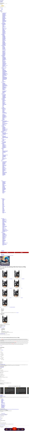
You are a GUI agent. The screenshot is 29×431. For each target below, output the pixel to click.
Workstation (3, 51)
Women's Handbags (4, 141)
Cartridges (3, 105)
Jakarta (1, 0)
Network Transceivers (4, 112)
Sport (1, 138)
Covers (3, 211)
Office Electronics (4, 188)
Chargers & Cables (4, 64)
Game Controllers (4, 33)
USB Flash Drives (4, 21)
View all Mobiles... (4, 58)
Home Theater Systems (4, 78)
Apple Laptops (3, 48)
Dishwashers (3, 93)
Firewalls (3, 110)
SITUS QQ (22, 297)
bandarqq (13, 343)
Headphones (3, 167)
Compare (2, 314)
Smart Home (3, 230)
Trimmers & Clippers (4, 145)
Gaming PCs (3, 169)
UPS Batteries (3, 30)
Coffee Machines (4, 89)
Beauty (3, 143)
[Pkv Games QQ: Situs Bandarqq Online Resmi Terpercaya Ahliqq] (2, 6)
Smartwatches (3, 206)
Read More (1, 345)
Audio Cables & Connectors (5, 123)
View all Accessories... (4, 67)
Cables (3, 25)
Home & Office (3, 38)
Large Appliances (4, 91)
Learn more (17, 312)
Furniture (3, 82)
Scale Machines (3, 129)
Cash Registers (3, 130)
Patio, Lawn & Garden (4, 244)
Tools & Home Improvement (5, 85)
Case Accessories (4, 14)
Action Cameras (3, 227)
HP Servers (3, 119)
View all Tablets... (4, 62)
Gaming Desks (3, 83)
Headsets (3, 29)
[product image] (5, 265)
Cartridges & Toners (4, 104)
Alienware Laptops (4, 49)
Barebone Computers (4, 18)
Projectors (3, 69)
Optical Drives (3, 16)
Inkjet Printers (3, 182)
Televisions (3, 219)
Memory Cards (3, 24)
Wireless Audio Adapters (4, 77)
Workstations (3, 39)
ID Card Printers (3, 102)
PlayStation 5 (3, 223)
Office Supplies (2, 131)
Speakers (3, 166)
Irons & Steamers (4, 237)
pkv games (16, 341)
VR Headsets (3, 98)
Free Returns (1, 1)
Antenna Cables (3, 114)
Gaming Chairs (3, 233)
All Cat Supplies (3, 156)
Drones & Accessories (4, 226)
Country (1, 426)
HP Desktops (3, 35)
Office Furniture (3, 234)
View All (3, 107)
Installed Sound (3, 124)
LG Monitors (3, 41)
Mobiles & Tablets (3, 55)
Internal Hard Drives (4, 20)
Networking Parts (4, 108)
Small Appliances (4, 236)
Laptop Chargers (3, 174)
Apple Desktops (3, 36)
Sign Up (2, 9)
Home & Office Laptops (4, 172)
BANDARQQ (2, 198)
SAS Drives (3, 22)
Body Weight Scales (4, 147)
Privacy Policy (2, 405)
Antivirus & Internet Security (5, 133)
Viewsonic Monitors (4, 43)
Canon (3, 106)
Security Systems (4, 81)
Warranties (2, 401)
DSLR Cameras (3, 72)
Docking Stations (4, 54)
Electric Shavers (3, 146)
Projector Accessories (4, 221)
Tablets (3, 202)
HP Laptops (3, 46)
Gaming (3, 222)
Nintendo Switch (4, 224)
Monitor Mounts (3, 44)
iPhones (3, 56)
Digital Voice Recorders (4, 75)
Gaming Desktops (4, 94)
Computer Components (4, 161)
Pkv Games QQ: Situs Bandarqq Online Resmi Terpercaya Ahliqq (7, 255)
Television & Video (4, 68)
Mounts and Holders (4, 66)
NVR (2, 80)
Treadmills (3, 140)
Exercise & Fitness (4, 139)
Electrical (3, 243)
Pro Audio (2, 120)
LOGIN (7, 252)
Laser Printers (3, 99)
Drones (3, 135)
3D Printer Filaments (4, 185)
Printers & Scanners (4, 181)
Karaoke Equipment (4, 125)
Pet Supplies (2, 148)
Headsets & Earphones (4, 63)
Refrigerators (3, 92)
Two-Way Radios (4, 74)
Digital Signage (3, 189)
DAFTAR (22, 252)
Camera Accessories (4, 228)
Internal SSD (3, 19)
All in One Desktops (4, 170)
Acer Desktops (3, 37)
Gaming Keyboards (4, 97)
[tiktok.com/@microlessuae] (3, 413)
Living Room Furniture (4, 84)
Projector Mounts (4, 70)
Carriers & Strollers (4, 155)
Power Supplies (3, 17)
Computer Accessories (3, 23)
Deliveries (2, 400)
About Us (2, 399)
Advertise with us (3, 406)
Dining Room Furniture (4, 235)
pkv (1, 12)
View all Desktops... (4, 40)
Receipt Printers (3, 127)
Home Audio (3, 76)
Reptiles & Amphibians (4, 158)
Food (2, 149)
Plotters (3, 184)
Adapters (3, 26)
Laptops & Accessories (3, 45)
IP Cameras (3, 111)
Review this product (2, 366)
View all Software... (4, 134)
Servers (3, 118)
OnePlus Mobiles (4, 57)
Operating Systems (4, 132)
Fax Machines (3, 101)
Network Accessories (4, 115)
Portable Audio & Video (4, 73)
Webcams (3, 28)
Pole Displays (3, 128)
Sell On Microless (3, 407)
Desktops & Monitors (3, 34)
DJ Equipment (3, 122)
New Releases (2, 250)
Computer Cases (3, 13)
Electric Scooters (3, 136)
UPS (2, 27)
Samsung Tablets (4, 61)
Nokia (3, 201)
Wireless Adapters (4, 109)
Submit (1, 368)
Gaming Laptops (3, 50)
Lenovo (3, 205)
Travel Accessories (4, 142)
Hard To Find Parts (3, 404)
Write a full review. (2, 367)
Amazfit (3, 208)
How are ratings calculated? (2, 364)
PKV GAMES (2, 218)
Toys (2, 150)
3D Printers (3, 103)
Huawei (3, 200)
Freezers (3, 241)
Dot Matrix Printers (4, 100)
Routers (3, 190)
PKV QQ (10, 297)
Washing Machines (4, 240)
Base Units (3, 126)
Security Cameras (4, 79)
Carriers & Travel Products (4, 151)
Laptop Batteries (3, 53)
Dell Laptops (3, 47)
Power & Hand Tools (4, 86)
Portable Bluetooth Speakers (5, 65)
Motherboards (3, 163)
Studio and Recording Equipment (5, 121)
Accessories (3, 52)
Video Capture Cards (4, 15)
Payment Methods (3, 402)
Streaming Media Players (4, 71)
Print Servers (3, 117)
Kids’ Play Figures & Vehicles (5, 137)
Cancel (1, 383)
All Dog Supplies (4, 152)
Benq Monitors (3, 42)
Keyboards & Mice (4, 165)
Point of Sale (3, 187)
